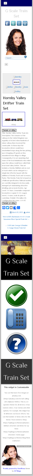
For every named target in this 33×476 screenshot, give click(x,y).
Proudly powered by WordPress (14, 468)
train (26, 87)
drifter (10, 87)
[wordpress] (25, 23)
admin (28, 212)
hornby (18, 77)
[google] (19, 23)
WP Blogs (17, 471)
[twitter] (13, 23)
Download (24, 244)
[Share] (15, 207)
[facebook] (8, 23)
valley (17, 91)
